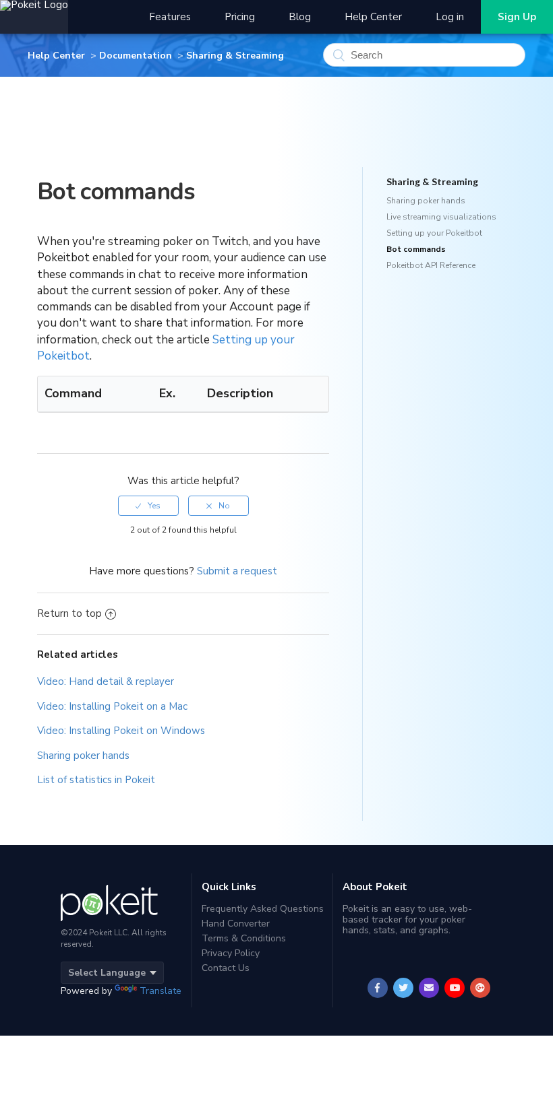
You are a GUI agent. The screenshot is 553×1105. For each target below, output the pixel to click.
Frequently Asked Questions (263, 909)
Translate (160, 990)
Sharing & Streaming (235, 55)
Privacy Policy (231, 953)
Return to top (69, 613)
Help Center (373, 17)
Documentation (135, 55)
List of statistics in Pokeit (96, 779)
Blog (300, 17)
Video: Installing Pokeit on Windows (121, 730)
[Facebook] (378, 988)
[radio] (148, 506)
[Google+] (480, 988)
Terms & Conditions (244, 938)
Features (170, 17)
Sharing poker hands (83, 755)
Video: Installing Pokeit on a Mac (112, 706)
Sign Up (517, 17)
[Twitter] (403, 988)
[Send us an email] (429, 988)
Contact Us (226, 968)
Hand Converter (236, 923)
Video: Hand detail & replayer (105, 681)
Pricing (240, 17)
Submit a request (237, 571)
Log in (450, 17)
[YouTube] (454, 988)
